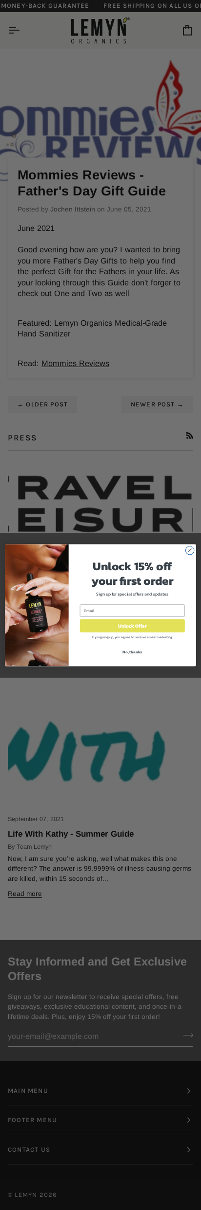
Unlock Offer (132, 625)
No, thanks (132, 651)
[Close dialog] (189, 550)
